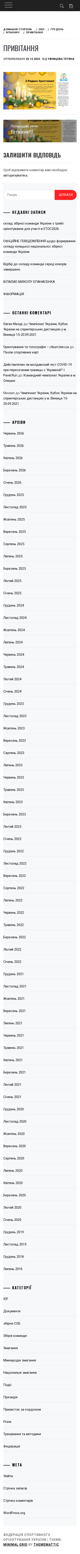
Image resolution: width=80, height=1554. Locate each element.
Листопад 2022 (14, 863)
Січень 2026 (12, 483)
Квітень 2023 (13, 802)
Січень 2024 (12, 691)
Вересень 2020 (14, 1146)
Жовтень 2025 (14, 519)
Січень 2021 (12, 1097)
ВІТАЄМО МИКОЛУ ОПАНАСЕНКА (29, 282)
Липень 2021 (12, 1023)
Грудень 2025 (13, 495)
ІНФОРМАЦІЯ (13, 294)
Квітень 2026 (13, 458)
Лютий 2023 (12, 827)
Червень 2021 (13, 1035)
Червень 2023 (13, 777)
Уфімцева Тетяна (61, 59)
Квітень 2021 (13, 1060)
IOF (5, 1299)
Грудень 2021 (13, 974)
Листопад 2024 (14, 618)
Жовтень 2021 (14, 999)
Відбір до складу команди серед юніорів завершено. (34, 266)
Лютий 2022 (12, 949)
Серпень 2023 (13, 753)
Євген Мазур (13, 324)
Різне (7, 1422)
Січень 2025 (12, 593)
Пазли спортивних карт (21, 352)
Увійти (8, 1476)
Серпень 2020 (13, 1158)
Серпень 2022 (13, 888)
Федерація (11, 1446)
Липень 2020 (12, 1171)
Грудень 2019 (13, 1232)
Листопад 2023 (14, 716)
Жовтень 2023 (14, 728)
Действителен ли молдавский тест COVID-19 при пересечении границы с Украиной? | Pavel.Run (37, 370)
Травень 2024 (13, 667)
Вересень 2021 (14, 1011)
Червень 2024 (13, 655)
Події (7, 1385)
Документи (11, 1311)
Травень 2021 (13, 1048)
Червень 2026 (13, 433)
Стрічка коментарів (18, 1501)
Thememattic (46, 1544)
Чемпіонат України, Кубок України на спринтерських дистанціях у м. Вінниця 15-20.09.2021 (35, 329)
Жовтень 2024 (14, 630)
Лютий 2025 (12, 581)
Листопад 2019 (14, 1244)
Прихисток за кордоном (22, 1409)
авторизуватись (15, 175)
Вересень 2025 (14, 532)
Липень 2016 (12, 1269)
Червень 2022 (13, 913)
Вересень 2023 (14, 741)
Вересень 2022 (14, 876)
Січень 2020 (12, 1220)
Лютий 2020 (12, 1207)
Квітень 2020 (13, 1183)
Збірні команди (15, 1336)
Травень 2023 (13, 790)
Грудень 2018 (13, 1257)
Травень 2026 (13, 446)
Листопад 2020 (14, 1121)
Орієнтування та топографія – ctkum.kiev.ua (36, 347)
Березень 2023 (14, 814)
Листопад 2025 (14, 507)
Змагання (10, 1348)
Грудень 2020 (13, 1109)
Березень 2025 (14, 569)
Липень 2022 (12, 900)
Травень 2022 (13, 925)
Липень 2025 (12, 556)
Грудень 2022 (13, 851)
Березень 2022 (14, 937)
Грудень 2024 (13, 605)
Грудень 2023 (13, 704)
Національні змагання (20, 1373)
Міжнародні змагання (19, 1360)
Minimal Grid (15, 1544)
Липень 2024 (12, 642)
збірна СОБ (11, 1323)
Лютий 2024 (12, 679)
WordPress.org (14, 1513)
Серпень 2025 (13, 544)
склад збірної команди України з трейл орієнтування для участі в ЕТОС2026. (33, 226)
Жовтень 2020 (14, 1134)
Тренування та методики (22, 1434)
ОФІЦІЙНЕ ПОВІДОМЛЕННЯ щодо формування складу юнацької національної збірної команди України (39, 246)
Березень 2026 (14, 470)
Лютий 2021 (12, 1085)
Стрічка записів (15, 1488)
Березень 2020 (14, 1195)
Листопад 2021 (14, 986)
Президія (10, 1397)
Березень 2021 (14, 1072)
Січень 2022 (12, 962)
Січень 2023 (12, 839)
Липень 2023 (12, 765)
